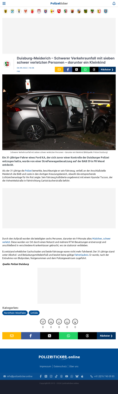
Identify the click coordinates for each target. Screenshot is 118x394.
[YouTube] (66, 376)
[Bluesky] (77, 376)
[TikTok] (56, 376)
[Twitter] (45, 376)
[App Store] (82, 376)
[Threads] (61, 376)
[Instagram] (51, 376)
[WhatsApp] (71, 376)
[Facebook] (40, 376)
